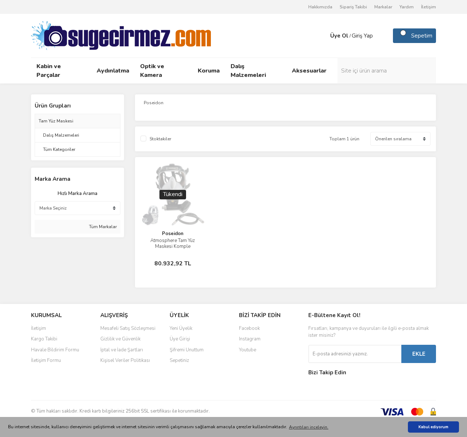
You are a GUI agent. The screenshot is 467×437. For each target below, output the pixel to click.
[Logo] (121, 35)
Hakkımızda (320, 7)
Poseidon (173, 233)
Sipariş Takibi (353, 7)
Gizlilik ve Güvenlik (120, 339)
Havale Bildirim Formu (55, 350)
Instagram (249, 339)
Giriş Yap (362, 35)
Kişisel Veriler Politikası (125, 360)
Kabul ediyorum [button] (433, 427)
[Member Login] (323, 35)
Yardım (407, 7)
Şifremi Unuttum (187, 350)
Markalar (383, 7)
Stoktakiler (160, 139)
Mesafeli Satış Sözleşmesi (127, 328)
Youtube (247, 350)
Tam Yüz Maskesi (56, 121)
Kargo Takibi (44, 339)
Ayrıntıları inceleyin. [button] (308, 427)
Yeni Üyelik (181, 328)
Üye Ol (339, 35)
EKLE (418, 354)
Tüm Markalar (102, 227)
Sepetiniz (179, 360)
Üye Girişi (180, 339)
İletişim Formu (46, 360)
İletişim (428, 7)
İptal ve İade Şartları (121, 350)
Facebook (249, 328)
